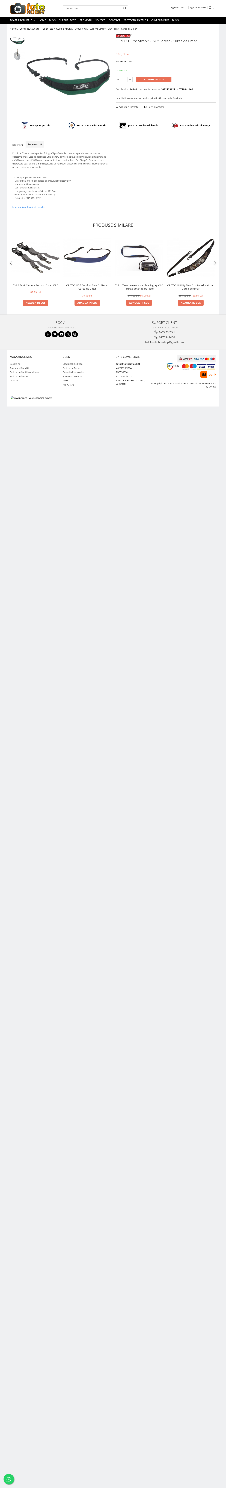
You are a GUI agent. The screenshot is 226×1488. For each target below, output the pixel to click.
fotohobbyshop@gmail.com (166, 342)
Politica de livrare (19, 376)
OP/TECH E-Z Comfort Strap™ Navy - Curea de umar (87, 287)
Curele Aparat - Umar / (70, 28)
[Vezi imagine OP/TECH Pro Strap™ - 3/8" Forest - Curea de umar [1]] (17, 54)
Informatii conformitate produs (28, 207)
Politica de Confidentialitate (24, 372)
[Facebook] (48, 334)
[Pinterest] (55, 334)
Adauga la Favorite (128, 107)
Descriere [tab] (17, 144)
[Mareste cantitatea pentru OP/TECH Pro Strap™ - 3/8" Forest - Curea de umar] (130, 79)
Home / (14, 28)
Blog (52, 20)
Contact (114, 20)
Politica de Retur (71, 368)
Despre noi (15, 363)
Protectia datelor (135, 20)
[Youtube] (61, 334)
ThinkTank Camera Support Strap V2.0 (35, 285)
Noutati (100, 20)
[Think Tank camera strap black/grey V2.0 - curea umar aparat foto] (139, 258)
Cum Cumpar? (160, 20)
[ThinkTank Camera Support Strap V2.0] (35, 257)
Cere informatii (155, 107)
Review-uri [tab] (35, 144)
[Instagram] (75, 334)
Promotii (86, 20)
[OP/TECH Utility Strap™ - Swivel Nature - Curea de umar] (191, 257)
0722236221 (166, 332)
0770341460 (166, 337)
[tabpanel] (68, 75)
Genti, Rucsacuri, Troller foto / (37, 28)
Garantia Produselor (73, 372)
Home (42, 20)
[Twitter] (68, 334)
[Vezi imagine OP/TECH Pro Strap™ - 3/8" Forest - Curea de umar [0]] (17, 40)
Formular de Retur (72, 376)
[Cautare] (125, 8)
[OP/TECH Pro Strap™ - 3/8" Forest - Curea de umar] (68, 75)
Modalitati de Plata (72, 363)
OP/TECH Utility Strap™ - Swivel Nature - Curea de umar (191, 287)
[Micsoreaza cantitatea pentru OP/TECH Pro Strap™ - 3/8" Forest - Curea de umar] (118, 79)
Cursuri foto (67, 20)
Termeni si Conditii (19, 368)
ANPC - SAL (68, 384)
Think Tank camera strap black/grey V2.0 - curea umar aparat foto (139, 287)
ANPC (66, 380)
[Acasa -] (27, 8)
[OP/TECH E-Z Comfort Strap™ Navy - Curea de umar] (87, 257)
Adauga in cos (154, 79)
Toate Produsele (21, 20)
